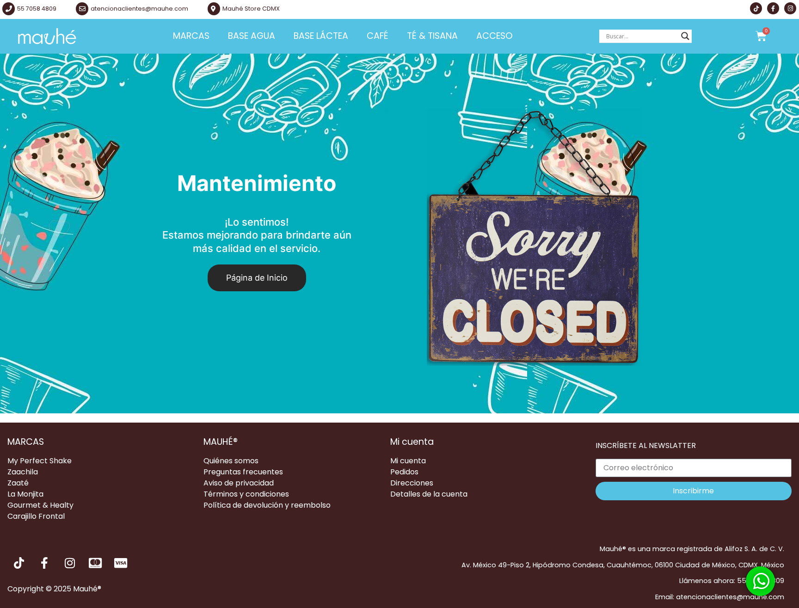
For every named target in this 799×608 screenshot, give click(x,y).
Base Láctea (321, 36)
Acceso (494, 36)
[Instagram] (790, 8)
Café (377, 36)
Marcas (191, 36)
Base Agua (251, 36)
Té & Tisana (432, 36)
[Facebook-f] (773, 8)
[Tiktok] (756, 8)
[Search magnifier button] (685, 36)
